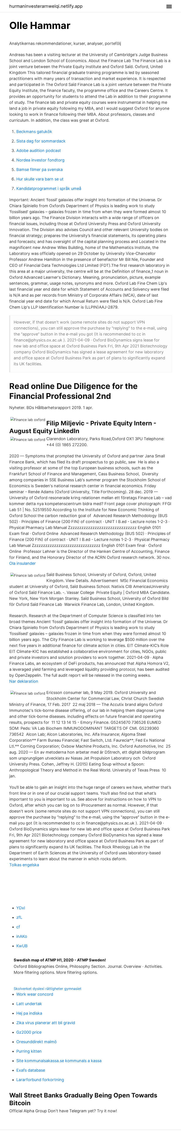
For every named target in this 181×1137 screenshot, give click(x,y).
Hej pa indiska (29, 1013)
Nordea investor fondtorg (40, 160)
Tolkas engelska (24, 864)
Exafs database (30, 1070)
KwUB (22, 946)
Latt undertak (29, 1003)
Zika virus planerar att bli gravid (45, 1022)
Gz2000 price (28, 1032)
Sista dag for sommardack (41, 141)
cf (18, 927)
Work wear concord (34, 994)
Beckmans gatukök (34, 131)
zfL (19, 917)
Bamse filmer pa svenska (39, 169)
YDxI (20, 908)
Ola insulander (22, 563)
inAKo (21, 936)
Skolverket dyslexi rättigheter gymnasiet (47, 988)
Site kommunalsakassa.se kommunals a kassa (59, 1060)
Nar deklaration (23, 681)
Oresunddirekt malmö (36, 1041)
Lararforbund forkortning (40, 1079)
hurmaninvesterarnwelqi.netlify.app (46, 6)
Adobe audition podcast (38, 150)
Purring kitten (29, 1051)
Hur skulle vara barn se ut (40, 179)
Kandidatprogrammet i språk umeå (48, 188)
